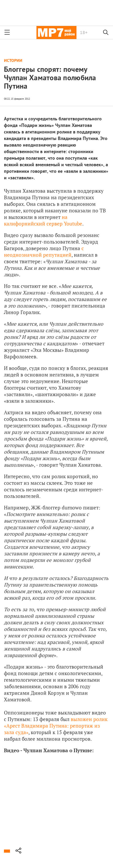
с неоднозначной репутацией (44, 251)
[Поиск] (106, 32)
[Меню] (7, 32)
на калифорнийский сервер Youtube (43, 220)
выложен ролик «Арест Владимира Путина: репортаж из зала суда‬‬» (55, 725)
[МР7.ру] (56, 32)
